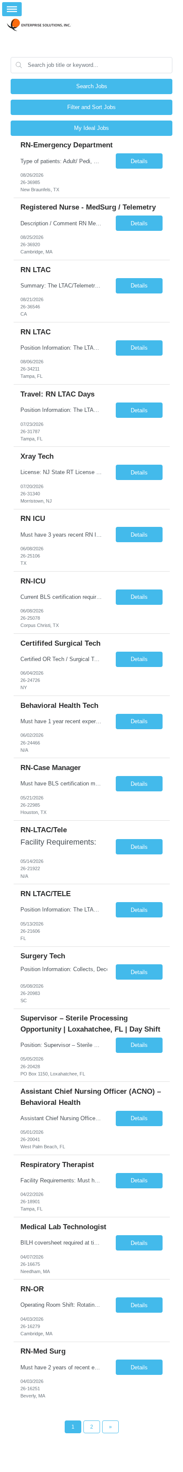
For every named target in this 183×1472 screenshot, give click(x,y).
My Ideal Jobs (91, 128)
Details (139, 161)
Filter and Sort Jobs (91, 107)
